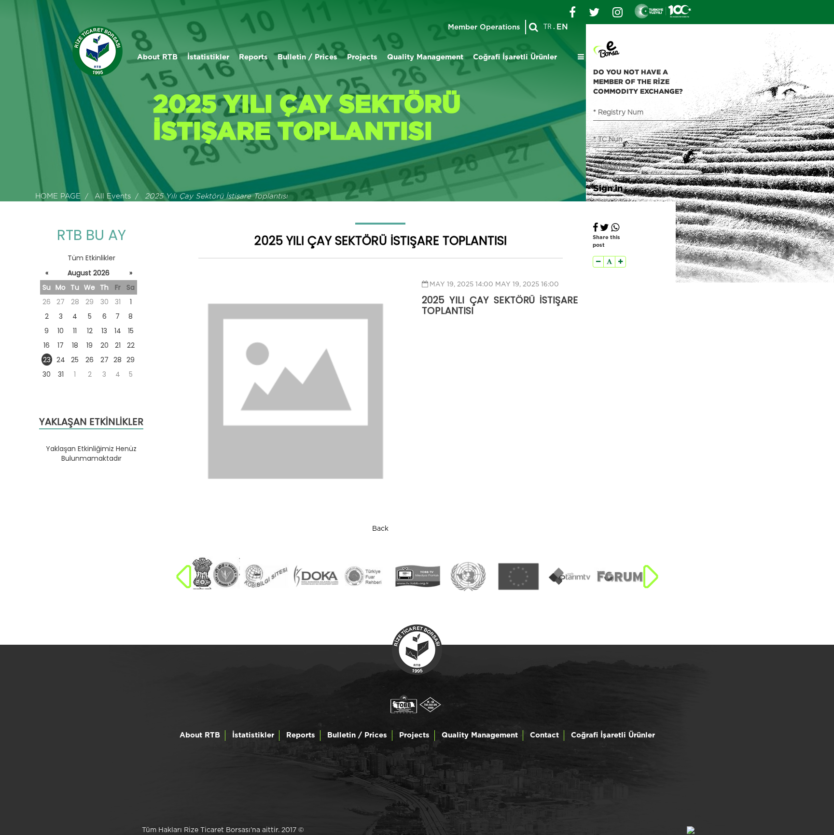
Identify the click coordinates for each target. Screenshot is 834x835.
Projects (362, 57)
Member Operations (484, 27)
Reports (253, 57)
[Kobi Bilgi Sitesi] (265, 576)
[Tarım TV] (569, 576)
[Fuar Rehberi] (366, 576)
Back (380, 528)
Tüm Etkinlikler (91, 258)
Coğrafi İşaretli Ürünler (515, 57)
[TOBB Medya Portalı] (417, 576)
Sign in (608, 188)
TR (547, 27)
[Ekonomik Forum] (620, 576)
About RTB (157, 57)
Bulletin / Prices (307, 57)
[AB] (518, 576)
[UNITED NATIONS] (468, 576)
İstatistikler (208, 57)
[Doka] (316, 576)
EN (562, 27)
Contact (544, 735)
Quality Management (425, 57)
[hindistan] (214, 572)
